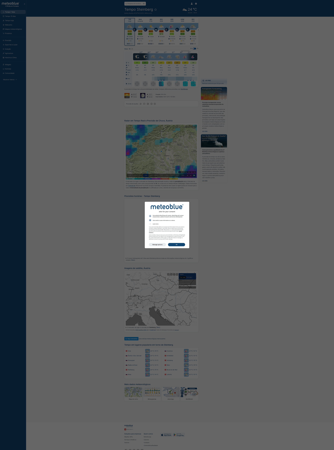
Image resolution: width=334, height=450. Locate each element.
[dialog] (167, 225)
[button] (167, 224)
